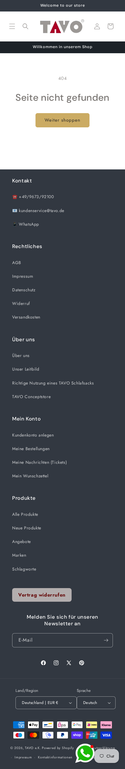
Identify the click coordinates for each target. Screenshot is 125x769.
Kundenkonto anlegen (33, 435)
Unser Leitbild (25, 369)
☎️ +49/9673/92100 (33, 197)
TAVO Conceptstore (31, 397)
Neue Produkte (26, 528)
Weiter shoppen (62, 120)
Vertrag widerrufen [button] (42, 594)
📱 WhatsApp (25, 224)
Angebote (21, 541)
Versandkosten (26, 317)
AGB (16, 263)
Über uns (21, 355)
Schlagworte (24, 569)
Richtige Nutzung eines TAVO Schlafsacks (53, 383)
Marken (19, 555)
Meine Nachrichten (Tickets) (39, 462)
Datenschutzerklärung (97, 747)
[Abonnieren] (106, 640)
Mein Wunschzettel (30, 476)
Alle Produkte (25, 514)
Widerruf (21, 303)
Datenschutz (23, 290)
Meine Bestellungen (31, 449)
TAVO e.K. (33, 747)
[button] (12, 26)
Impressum (22, 276)
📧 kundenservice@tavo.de (38, 211)
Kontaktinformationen (55, 757)
